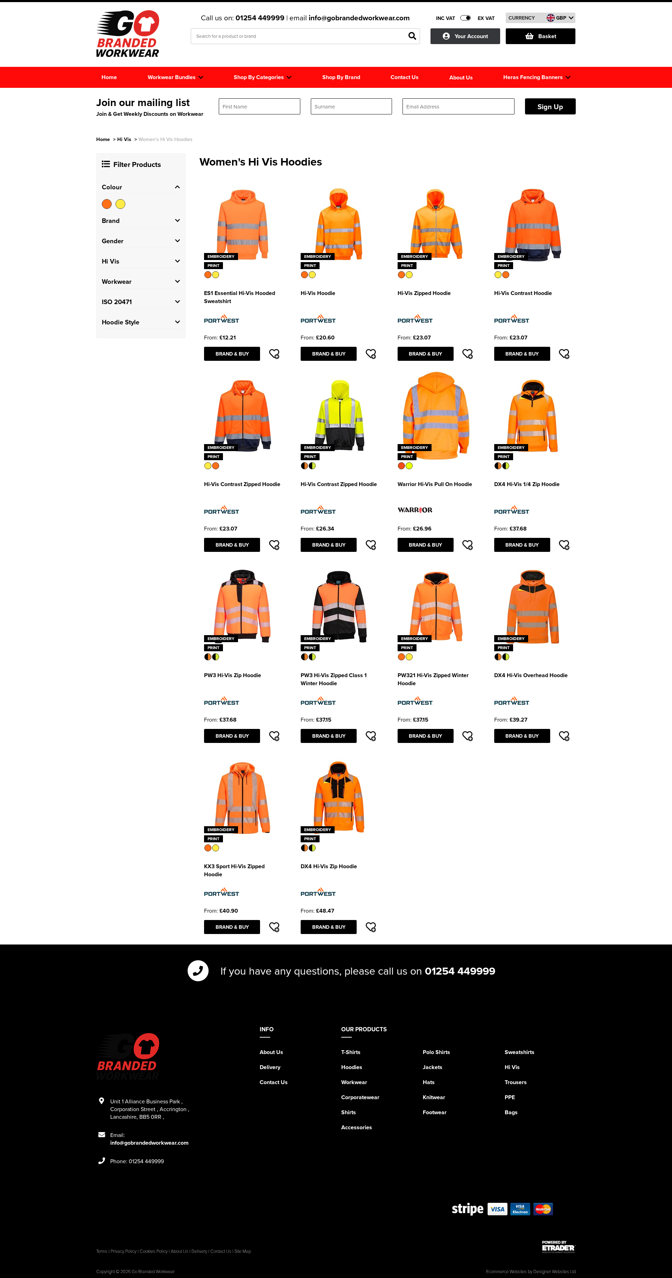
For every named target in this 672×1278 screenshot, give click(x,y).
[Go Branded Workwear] (127, 33)
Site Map (242, 1251)
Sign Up (550, 106)
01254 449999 (261, 18)
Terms (101, 1251)
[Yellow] (120, 204)
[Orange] (107, 204)
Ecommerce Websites (506, 1271)
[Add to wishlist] (274, 354)
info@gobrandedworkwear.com (359, 18)
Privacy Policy (123, 1251)
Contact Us (274, 1082)
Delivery (270, 1067)
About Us (271, 1052)
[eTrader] (559, 1247)
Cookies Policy (154, 1251)
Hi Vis (124, 139)
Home (103, 139)
